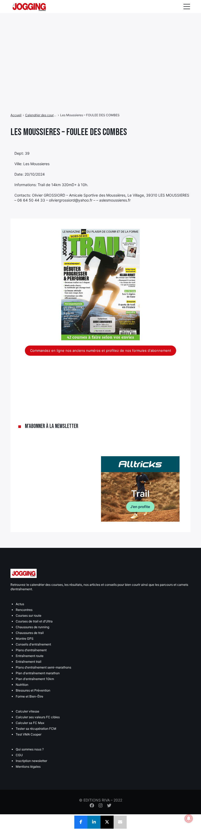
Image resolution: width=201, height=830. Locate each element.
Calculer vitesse (27, 711)
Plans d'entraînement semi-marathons (43, 667)
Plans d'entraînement (31, 650)
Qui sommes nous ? (30, 749)
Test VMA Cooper (28, 734)
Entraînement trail (28, 662)
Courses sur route (28, 615)
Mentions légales (28, 766)
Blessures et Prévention (33, 690)
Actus (20, 604)
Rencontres (24, 610)
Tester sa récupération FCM (36, 729)
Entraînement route (29, 656)
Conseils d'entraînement (33, 644)
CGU (19, 755)
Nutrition (22, 685)
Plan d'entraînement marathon (38, 673)
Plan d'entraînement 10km (35, 679)
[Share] (80, 822)
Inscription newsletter (31, 761)
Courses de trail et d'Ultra (34, 621)
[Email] (120, 822)
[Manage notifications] (189, 818)
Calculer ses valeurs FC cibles (38, 717)
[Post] (107, 822)
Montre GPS (25, 638)
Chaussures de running (32, 627)
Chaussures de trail (30, 633)
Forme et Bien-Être (29, 696)
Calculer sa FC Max (30, 723)
